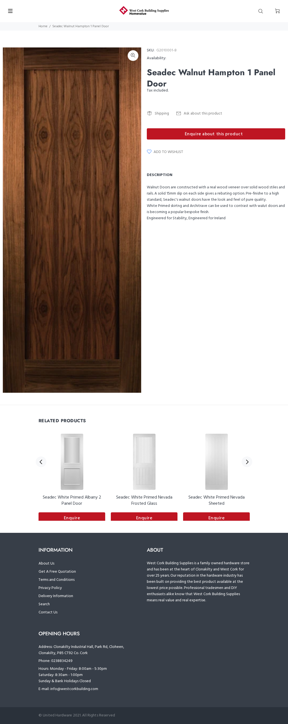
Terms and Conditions (57, 580)
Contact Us (48, 612)
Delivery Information (56, 596)
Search (44, 604)
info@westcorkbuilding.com (74, 689)
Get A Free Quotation (57, 571)
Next (247, 461)
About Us (46, 563)
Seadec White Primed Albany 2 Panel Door (72, 500)
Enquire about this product (214, 134)
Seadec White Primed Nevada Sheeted (216, 500)
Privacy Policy (50, 588)
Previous (41, 461)
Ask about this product (203, 113)
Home (43, 26)
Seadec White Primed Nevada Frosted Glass (144, 500)
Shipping (162, 113)
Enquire (72, 518)
